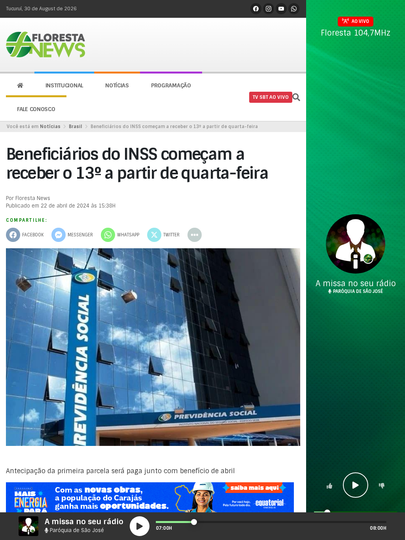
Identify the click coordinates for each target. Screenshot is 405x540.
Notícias (117, 85)
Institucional (64, 85)
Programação (171, 85)
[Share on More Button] (194, 235)
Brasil (75, 126)
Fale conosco (36, 109)
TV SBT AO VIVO (271, 97)
